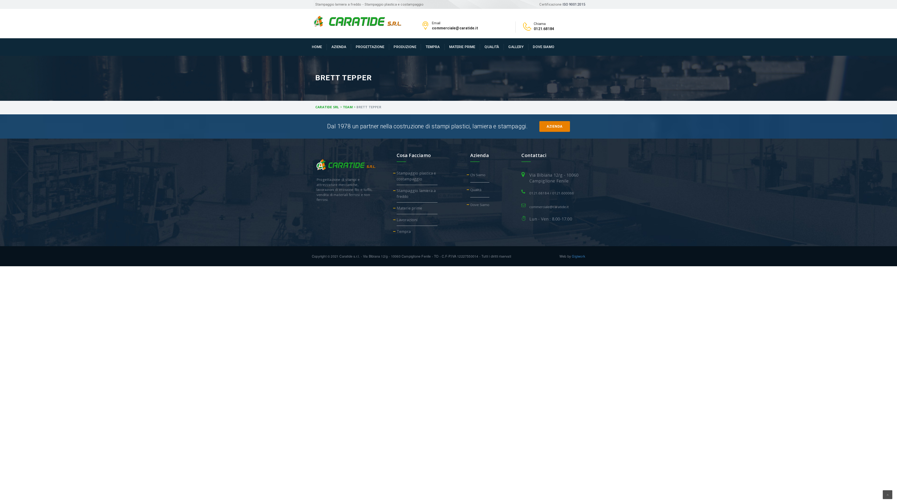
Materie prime (462, 47)
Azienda (338, 47)
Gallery (515, 47)
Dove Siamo (543, 47)
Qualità (491, 47)
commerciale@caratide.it (549, 206)
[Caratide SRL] (357, 20)
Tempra (433, 47)
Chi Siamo (477, 174)
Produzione (405, 47)
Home (317, 47)
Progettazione (370, 47)
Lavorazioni (407, 219)
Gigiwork (578, 256)
